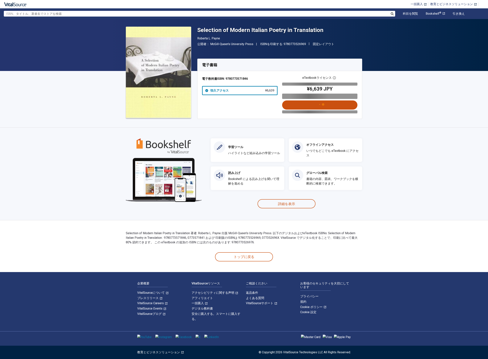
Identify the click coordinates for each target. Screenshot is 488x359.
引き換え (459, 13)
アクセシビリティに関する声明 (213, 293)
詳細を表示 (286, 204)
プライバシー (309, 296)
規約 (303, 301)
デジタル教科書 (202, 308)
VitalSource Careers (151, 303)
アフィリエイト (202, 298)
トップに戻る (244, 257)
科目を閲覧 (410, 13)
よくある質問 (255, 298)
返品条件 (252, 293)
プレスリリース (148, 298)
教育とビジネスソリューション (452, 4)
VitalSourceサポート (260, 303)
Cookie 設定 (308, 312)
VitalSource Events (150, 308)
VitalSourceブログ (149, 314)
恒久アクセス (242, 90)
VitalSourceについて (151, 293)
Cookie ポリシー (311, 307)
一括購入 (417, 4)
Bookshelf (433, 13)
